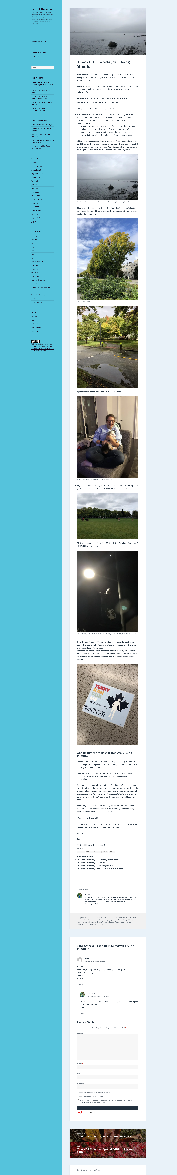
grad (108, 920)
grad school (115, 920)
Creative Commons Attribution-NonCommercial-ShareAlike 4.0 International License (42, 348)
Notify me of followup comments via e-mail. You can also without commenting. (104, 1101)
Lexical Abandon (41, 9)
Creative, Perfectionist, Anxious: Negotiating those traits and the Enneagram (42, 84)
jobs (32, 258)
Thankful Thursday (38, 295)
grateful (122, 920)
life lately (34, 265)
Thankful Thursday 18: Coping (91, 863)
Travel (33, 299)
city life (34, 240)
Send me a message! (38, 42)
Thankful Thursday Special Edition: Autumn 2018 (100, 868)
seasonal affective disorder (40, 287)
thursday (93, 924)
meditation (88, 922)
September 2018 (37, 174)
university (100, 924)
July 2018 (34, 181)
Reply (80, 984)
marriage (34, 269)
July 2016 (34, 222)
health (33, 251)
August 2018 (35, 177)
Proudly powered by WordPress (88, 1170)
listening (80, 922)
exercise (103, 920)
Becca (33, 125)
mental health (36, 273)
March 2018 (35, 196)
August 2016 (35, 218)
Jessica (33, 146)
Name (80, 1064)
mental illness (36, 276)
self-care (34, 291)
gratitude (129, 920)
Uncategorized (36, 302)
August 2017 (35, 203)
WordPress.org (36, 331)
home (33, 254)
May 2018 (34, 188)
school (110, 922)
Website (80, 1083)
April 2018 (35, 192)
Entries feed (35, 324)
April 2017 (35, 207)
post (106, 117)
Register (34, 317)
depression (35, 247)
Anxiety (34, 236)
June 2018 (34, 185)
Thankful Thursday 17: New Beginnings (95, 866)
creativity (34, 243)
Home (33, 34)
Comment (81, 1033)
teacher (122, 922)
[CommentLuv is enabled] (86, 1112)
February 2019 (36, 166)
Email (80, 1073)
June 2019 (34, 163)
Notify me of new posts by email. (91, 1096)
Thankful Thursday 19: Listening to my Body (97, 860)
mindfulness (102, 922)
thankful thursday (83, 924)
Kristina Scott (36, 128)
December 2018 (36, 170)
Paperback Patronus (38, 280)
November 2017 (37, 199)
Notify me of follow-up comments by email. (95, 1093)
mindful (95, 922)
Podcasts (34, 284)
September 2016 (37, 214)
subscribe (81, 1102)
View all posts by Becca (93, 904)
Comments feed (36, 328)
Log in (33, 320)
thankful (129, 922)
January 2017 (36, 211)
